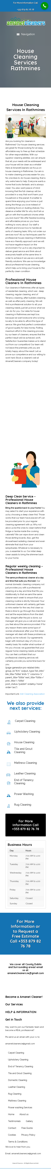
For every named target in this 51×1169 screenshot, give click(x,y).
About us (24, 1114)
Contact (12, 1128)
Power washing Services (20, 1107)
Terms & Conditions (18, 1141)
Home (11, 1114)
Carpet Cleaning (16, 1052)
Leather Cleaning (16, 1087)
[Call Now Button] (44, 6)
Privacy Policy (28, 1135)
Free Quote (27, 1128)
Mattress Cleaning (17, 1100)
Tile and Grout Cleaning (20, 1073)
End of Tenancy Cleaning (20, 1066)
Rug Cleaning (14, 1094)
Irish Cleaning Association (32, 694)
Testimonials (14, 1121)
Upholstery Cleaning (18, 1059)
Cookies (12, 1135)
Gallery (29, 1121)
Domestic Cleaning (17, 1080)
